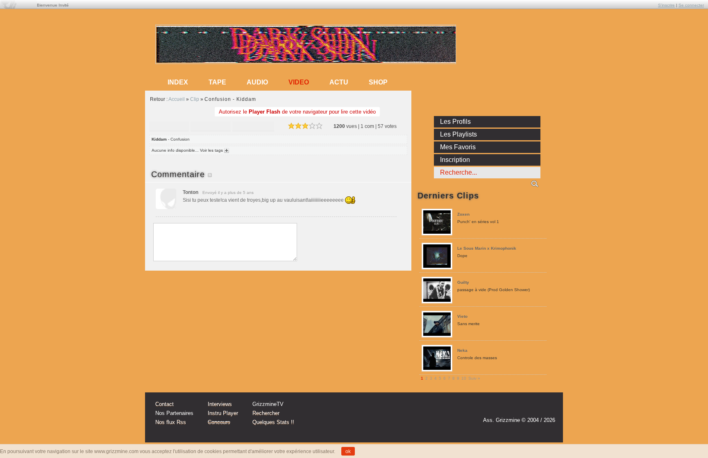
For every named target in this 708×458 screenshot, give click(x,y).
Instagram (515, 408)
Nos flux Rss (170, 422)
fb (547, 408)
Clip (194, 99)
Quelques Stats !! (273, 422)
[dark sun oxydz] (306, 61)
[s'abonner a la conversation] (210, 174)
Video (298, 82)
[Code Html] (253, 127)
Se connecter (691, 5)
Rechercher (265, 413)
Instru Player (223, 413)
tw (531, 408)
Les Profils (455, 121)
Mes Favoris (458, 147)
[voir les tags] (226, 150)
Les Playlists (458, 134)
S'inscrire (666, 5)
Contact (164, 404)
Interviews (220, 404)
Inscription (455, 159)
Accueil (176, 99)
